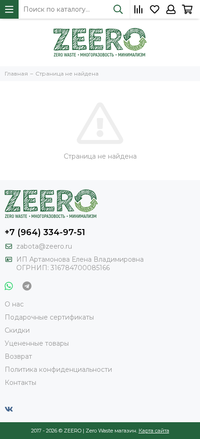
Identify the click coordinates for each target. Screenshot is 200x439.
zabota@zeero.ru (44, 246)
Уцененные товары (37, 343)
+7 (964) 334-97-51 (45, 232)
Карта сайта (154, 430)
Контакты (20, 382)
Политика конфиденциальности (58, 369)
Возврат (18, 356)
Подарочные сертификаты (49, 317)
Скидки (17, 330)
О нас (14, 304)
